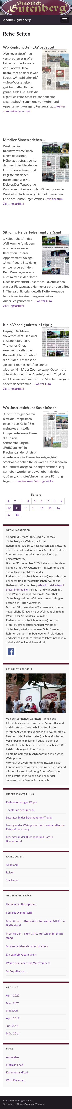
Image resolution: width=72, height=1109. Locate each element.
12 (25, 507)
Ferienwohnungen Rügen (21, 802)
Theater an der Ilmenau (20, 810)
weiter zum (55, 199)
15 (50, 507)
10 (9, 507)
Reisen (10, 872)
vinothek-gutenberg (17, 20)
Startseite (12, 880)
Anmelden (12, 1057)
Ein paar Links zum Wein (21, 954)
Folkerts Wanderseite (19, 912)
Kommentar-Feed (17, 1072)
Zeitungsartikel (13, 203)
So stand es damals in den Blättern (27, 946)
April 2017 (12, 1018)
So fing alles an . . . (17, 971)
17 (9, 514)
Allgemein (12, 864)
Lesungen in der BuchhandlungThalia (29, 817)
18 (17, 514)
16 (58, 507)
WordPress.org (15, 1080)
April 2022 (12, 995)
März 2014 (12, 1033)
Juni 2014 (12, 1025)
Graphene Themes (34, 1104)
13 (33, 507)
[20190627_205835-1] (36, 693)
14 (41, 507)
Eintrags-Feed (14, 1064)
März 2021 (12, 1003)
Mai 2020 (12, 1010)
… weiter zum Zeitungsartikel (34, 481)
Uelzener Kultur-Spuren (21, 904)
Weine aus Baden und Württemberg (28, 963)
